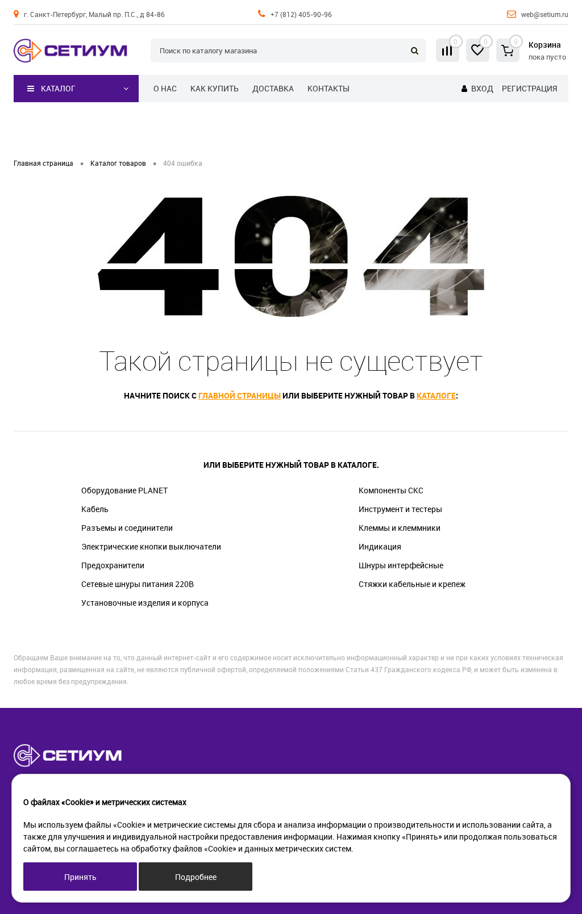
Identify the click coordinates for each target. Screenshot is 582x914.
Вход (482, 88)
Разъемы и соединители (127, 527)
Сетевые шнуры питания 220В (137, 583)
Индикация (380, 546)
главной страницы (239, 395)
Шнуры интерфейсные (401, 565)
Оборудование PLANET (124, 490)
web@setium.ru (544, 14)
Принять (80, 876)
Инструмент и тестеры (400, 509)
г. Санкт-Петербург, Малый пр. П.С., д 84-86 (94, 14)
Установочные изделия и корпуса (145, 602)
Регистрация (529, 88)
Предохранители (112, 565)
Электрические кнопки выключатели (151, 546)
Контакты (328, 88)
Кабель (95, 509)
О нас (165, 88)
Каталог (58, 88)
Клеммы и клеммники (399, 527)
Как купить (214, 88)
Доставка (273, 88)
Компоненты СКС (391, 490)
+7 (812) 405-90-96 (301, 14)
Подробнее (196, 876)
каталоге (436, 395)
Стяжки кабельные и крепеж (412, 583)
